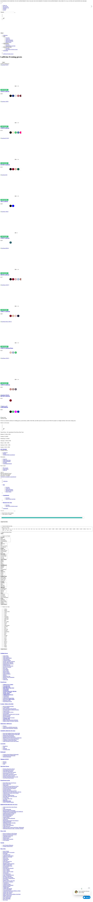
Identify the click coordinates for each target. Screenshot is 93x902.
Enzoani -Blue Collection (8, 662)
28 (41, 529)
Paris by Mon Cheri (7, 784)
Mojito (5, 610)
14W (50, 529)
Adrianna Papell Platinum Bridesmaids (10, 754)
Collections (5, 481)
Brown (5, 641)
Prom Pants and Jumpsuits (8, 868)
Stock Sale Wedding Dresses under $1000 (11, 733)
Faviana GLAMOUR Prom (8, 795)
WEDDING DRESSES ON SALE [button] (8, 730)
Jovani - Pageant (6, 870)
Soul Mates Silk (6, 718)
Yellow (5, 609)
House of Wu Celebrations (8, 825)
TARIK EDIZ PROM (7, 888)
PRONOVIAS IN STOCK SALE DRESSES (12, 737)
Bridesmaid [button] (3, 752)
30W (78, 529)
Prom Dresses (6, 867)
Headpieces (5, 746)
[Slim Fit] (4, 591)
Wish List (5, 5)
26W (71, 529)
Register (4, 8)
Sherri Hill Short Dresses (8, 771)
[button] (5, 35)
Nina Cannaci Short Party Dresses (10, 774)
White (5, 646)
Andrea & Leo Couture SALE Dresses (11, 793)
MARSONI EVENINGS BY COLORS (11, 714)
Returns (4, 453)
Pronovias (5, 678)
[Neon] (2, 562)
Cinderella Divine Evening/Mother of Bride (11, 890)
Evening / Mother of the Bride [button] (7, 703)
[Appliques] (3, 566)
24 (36, 529)
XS (88, 529)
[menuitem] (47, 5)
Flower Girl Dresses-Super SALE (10, 834)
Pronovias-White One (7, 861)
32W (81, 529)
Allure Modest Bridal (7, 658)
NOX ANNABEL (7, 898)
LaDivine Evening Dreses (8, 855)
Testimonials (5, 508)
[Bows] (3, 568)
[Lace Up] (4, 557)
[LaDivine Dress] (6, 321)
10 (18, 529)
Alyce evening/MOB (7, 889)
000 (3, 529)
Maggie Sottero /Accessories (8, 852)
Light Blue (6, 617)
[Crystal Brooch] (3, 569)
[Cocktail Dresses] (6, 541)
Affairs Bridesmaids (7, 809)
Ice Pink (6, 626)
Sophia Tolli (5, 679)
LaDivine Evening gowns (8, 53)
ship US (4, 761)
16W (53, 529)
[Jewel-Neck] (4, 586)
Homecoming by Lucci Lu (8, 773)
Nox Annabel (5, 879)
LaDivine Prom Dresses (8, 694)
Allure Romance (6, 659)
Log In (4, 9)
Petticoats (5, 748)
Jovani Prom (6, 690)
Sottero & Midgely (7, 673)
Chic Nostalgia (6, 840)
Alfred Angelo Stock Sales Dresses (10, 807)
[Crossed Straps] (4, 556)
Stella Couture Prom (7, 896)
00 (6, 529)
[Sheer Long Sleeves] (4, 597)
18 (29, 529)
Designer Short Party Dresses (9, 768)
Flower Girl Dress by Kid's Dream (10, 833)
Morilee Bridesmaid (7, 756)
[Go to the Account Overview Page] (1, 3)
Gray (5, 644)
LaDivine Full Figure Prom (8, 698)
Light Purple (6, 625)
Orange (5, 635)
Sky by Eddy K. (6, 862)
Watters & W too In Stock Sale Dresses (11, 738)
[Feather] (3, 574)
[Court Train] (3, 580)
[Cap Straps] (4, 599)
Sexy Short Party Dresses (8, 877)
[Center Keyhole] (4, 551)
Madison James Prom (7, 895)
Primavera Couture (7, 700)
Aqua (5, 615)
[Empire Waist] (4, 589)
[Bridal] (6, 538)
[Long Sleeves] (4, 596)
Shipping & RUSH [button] (5, 759)
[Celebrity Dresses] (4, 550)
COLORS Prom (6, 686)
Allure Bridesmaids (7, 824)
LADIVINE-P (6, 696)
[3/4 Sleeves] (4, 595)
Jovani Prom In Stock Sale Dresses (10, 787)
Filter (3, 62)
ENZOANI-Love (6, 664)
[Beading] (3, 567)
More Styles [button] (3, 848)
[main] (46, 234)
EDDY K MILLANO (7, 864)
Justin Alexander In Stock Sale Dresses (11, 741)
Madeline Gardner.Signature (8, 863)
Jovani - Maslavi (6, 869)
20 (31, 529)
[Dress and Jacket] (4, 546)
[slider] (83, 518)
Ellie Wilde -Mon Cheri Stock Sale (10, 796)
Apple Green (7, 611)
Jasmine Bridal (6, 859)
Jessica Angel (6, 689)
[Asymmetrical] (3, 578)
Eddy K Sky (5, 858)
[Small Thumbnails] (1, 60)
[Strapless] (4, 603)
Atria (4, 808)
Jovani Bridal (5, 669)
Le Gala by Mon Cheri (7, 798)
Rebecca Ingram (6, 672)
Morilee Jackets (6, 838)
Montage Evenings (7, 715)
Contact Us (5, 452)
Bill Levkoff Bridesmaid (8, 814)
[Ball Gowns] (4, 543)
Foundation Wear (6, 749)
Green (5, 612)
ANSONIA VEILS (7, 836)
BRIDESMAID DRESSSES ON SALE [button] (9, 804)
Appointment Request (7, 463)
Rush (4, 763)
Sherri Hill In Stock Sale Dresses (9, 782)
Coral (5, 636)
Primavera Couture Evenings (9, 717)
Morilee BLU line (6, 676)
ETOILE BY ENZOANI (8, 666)
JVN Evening (6, 872)
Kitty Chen (5, 668)
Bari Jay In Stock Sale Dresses (9, 810)
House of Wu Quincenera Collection (10, 728)
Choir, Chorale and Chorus (8, 875)
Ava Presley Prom (6, 854)
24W (67, 529)
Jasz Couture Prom (7, 897)
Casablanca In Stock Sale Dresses (10, 740)
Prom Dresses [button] (3, 682)
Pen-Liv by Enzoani (7, 667)
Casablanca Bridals (7, 660)
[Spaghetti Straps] (4, 602)
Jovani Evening (6, 710)
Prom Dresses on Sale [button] (5, 780)
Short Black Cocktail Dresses (9, 878)
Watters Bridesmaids (7, 821)
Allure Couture (6, 656)
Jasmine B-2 (5, 819)
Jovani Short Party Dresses (8, 770)
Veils (4, 747)
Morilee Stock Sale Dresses (8, 735)
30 (44, 529)
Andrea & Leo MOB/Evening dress (10, 727)
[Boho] (4, 544)
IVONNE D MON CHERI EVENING (11, 709)
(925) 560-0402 (4, 449)
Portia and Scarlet (7, 800)
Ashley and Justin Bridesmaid (9, 818)
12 (21, 529)
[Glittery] (2, 560)
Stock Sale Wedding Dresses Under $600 (11, 734)
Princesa (4, 726)
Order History (6, 469)
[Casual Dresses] (6, 540)
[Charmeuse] (3, 571)
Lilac (5, 624)
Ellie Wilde (5, 853)
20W (60, 529)
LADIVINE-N (6, 695)
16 (26, 529)
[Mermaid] (4, 590)
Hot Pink (6, 629)
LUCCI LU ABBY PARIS (8, 699)
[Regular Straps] (4, 600)
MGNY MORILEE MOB (8, 706)
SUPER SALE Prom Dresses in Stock (10, 786)
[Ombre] (2, 563)
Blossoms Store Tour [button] (7, 502)
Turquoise (6, 616)
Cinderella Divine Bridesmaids (9, 755)
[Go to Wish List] (2, 2)
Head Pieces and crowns (8, 835)
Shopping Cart (6, 7)
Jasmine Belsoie (6, 817)
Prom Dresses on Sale (7, 701)
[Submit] (14, 12)
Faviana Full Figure (7, 789)
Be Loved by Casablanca (8, 881)
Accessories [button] (3, 743)
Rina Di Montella (6, 716)
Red (5, 634)
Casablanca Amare (7, 884)
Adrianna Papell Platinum (8, 885)
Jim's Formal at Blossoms (8, 845)
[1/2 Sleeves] (4, 594)
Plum (5, 632)
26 (39, 529)
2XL (11, 530)
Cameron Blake (6, 707)
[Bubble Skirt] (4, 549)
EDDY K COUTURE (7, 856)
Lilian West (5, 860)
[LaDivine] (5, 248)
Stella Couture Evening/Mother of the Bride (11, 894)
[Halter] (4, 584)
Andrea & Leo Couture (8, 684)
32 (46, 529)
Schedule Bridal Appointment (9, 454)
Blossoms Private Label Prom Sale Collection (12, 791)
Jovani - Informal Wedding (8, 802)
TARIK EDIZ (6, 887)
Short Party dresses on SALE (9, 775)
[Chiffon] (3, 572)
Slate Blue (6, 619)
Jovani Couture (6, 693)
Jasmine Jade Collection (8, 892)
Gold (5, 640)
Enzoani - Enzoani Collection (9, 661)
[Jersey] (3, 575)
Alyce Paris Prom (6, 685)
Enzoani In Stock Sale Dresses (9, 736)
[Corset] (4, 552)
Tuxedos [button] (2, 842)
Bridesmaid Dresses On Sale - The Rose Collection (13, 828)
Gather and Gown (6, 826)
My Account (5, 6)
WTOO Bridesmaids (7, 816)
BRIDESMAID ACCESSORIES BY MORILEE (13, 811)
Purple (5, 622)
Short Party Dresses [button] (5, 766)
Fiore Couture (6, 670)
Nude (5, 639)
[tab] (47, 484)
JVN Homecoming (7, 873)
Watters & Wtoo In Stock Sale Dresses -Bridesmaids (13, 827)
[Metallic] (2, 561)
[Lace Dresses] (4, 547)
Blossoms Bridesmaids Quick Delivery (11, 820)
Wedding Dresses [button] (4, 653)
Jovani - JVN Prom (7, 692)
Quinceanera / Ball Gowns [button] (6, 723)
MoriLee (5, 675)
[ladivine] (4, 406)
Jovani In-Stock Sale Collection (9, 691)
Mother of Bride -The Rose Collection (10, 721)
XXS (85, 529)
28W (74, 529)
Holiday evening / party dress (9, 880)
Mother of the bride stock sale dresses (10, 720)
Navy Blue (6, 621)
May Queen (5, 899)
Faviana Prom (6, 797)
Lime (5, 614)
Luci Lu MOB (6, 713)
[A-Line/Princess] (4, 588)
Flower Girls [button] (3, 831)
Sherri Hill (5, 799)
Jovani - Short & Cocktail (8, 871)
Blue (5, 620)
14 (24, 529)
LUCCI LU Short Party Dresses (9, 772)
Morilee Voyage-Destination (8, 677)
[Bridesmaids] (6, 539)
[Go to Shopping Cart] (1, 2)
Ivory (5, 638)
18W (57, 529)
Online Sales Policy (7, 460)
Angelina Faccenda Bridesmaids (9, 812)
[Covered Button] (4, 555)
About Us (5, 459)
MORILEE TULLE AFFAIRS (9, 822)
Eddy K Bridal (6, 851)
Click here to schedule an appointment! (8, 476)
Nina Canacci (5, 785)
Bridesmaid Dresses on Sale (8, 813)
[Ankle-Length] (3, 577)
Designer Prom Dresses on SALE (10, 790)
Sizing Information (7, 461)
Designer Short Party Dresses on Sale (10, 776)
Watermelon (6, 631)
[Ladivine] (4, 64)
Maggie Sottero (6, 671)
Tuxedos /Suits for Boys (8, 846)
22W (64, 529)
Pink (5, 627)
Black (5, 643)
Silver (5, 645)
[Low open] (4, 558)
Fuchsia (5, 630)
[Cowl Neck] (4, 583)
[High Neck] (4, 585)
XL (8, 530)
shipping (4, 762)
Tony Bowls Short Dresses (8, 777)
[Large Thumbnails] (2, 60)
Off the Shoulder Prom (7, 865)
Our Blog (5, 462)
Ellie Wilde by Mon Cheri (8, 687)
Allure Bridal (5, 655)
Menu (2, 33)
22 (34, 529)
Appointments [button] (6, 495)
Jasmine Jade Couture (7, 893)
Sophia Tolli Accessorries (8, 839)
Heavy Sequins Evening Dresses (9, 708)
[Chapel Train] (3, 579)
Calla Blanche (6, 882)
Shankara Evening (6, 886)
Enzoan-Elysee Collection (8, 663)
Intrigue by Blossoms (7, 876)
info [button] (4, 484)
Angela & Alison (6, 794)
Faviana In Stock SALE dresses (9, 788)
